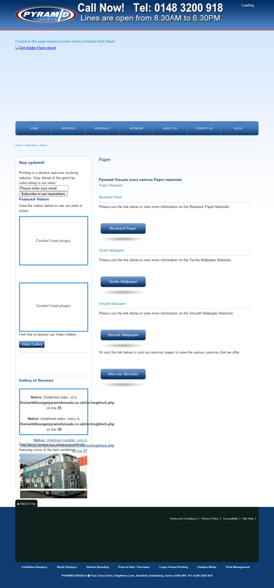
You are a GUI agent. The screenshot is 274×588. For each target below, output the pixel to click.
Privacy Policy (209, 518)
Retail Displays (67, 567)
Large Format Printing (173, 567)
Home (18, 145)
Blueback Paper (123, 228)
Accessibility (230, 518)
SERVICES (68, 128)
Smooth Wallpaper (123, 335)
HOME (34, 128)
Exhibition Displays (34, 567)
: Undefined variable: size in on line (53, 445)
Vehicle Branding (97, 567)
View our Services (123, 374)
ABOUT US (170, 128)
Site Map (248, 518)
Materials (31, 145)
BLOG (238, 128)
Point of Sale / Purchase (134, 567)
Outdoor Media (206, 567)
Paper (43, 145)
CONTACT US (204, 128)
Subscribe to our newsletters (43, 194)
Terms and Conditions (183, 518)
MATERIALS (102, 128)
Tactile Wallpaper (123, 281)
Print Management (238, 567)
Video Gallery (32, 344)
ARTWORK (136, 128)
